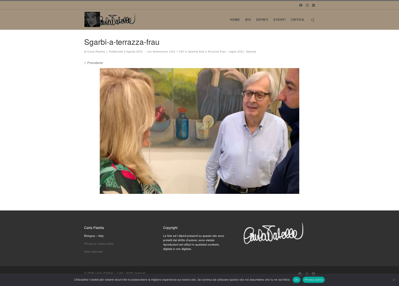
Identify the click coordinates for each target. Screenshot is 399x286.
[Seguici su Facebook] (300, 5)
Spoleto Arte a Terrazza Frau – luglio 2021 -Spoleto (221, 51)
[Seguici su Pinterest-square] (313, 5)
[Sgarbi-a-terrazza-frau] (199, 131)
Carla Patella (96, 51)
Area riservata (93, 251)
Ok (296, 279)
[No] (394, 280)
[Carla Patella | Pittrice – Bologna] (110, 18)
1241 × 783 (176, 51)
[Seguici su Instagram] (307, 5)
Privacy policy (314, 279)
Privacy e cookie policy (99, 244)
